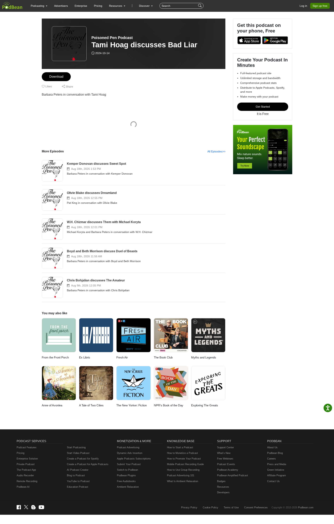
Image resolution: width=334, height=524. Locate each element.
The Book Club (163, 357)
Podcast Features (27, 447)
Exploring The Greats (204, 405)
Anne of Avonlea (52, 405)
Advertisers (61, 5)
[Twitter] (26, 507)
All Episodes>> (216, 151)
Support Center (225, 447)
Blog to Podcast (76, 475)
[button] (39, 6)
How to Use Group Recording (183, 469)
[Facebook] (19, 507)
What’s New (223, 453)
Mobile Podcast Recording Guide (185, 464)
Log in (303, 5)
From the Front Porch (55, 357)
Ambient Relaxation (128, 486)
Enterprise (81, 5)
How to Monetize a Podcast (182, 453)
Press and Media (276, 464)
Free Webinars (225, 458)
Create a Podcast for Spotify (83, 458)
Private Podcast (26, 464)
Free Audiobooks (126, 481)
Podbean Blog (275, 453)
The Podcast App (26, 469)
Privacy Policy (189, 507)
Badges (221, 481)
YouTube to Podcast (78, 481)
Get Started (263, 106)
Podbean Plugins (126, 475)
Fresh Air (122, 357)
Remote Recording (27, 481)
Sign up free (320, 5)
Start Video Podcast (78, 453)
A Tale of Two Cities (91, 405)
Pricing (98, 5)
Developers (223, 492)
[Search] (200, 5)
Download (56, 76)
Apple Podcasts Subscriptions (134, 458)
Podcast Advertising (128, 447)
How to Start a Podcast (180, 447)
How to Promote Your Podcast (184, 458)
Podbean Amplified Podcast (232, 475)
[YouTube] (41, 507)
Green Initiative (275, 469)
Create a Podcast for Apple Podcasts (87, 464)
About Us (272, 447)
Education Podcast (77, 486)
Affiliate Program (276, 475)
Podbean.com (306, 507)
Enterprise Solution (27, 458)
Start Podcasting (76, 447)
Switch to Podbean (127, 469)
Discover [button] (144, 5)
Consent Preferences (256, 507)
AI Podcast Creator (77, 469)
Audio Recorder (25, 475)
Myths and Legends (203, 357)
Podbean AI (23, 486)
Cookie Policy (210, 507)
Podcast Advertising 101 (180, 475)
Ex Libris (84, 357)
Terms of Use (231, 507)
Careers (271, 458)
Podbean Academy (227, 469)
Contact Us (273, 481)
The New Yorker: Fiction (131, 405)
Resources (223, 486)
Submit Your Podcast (129, 464)
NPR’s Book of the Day (168, 405)
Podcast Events (226, 464)
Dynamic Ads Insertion (129, 453)
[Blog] (33, 507)
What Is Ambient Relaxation (182, 481)
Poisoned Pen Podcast (112, 38)
